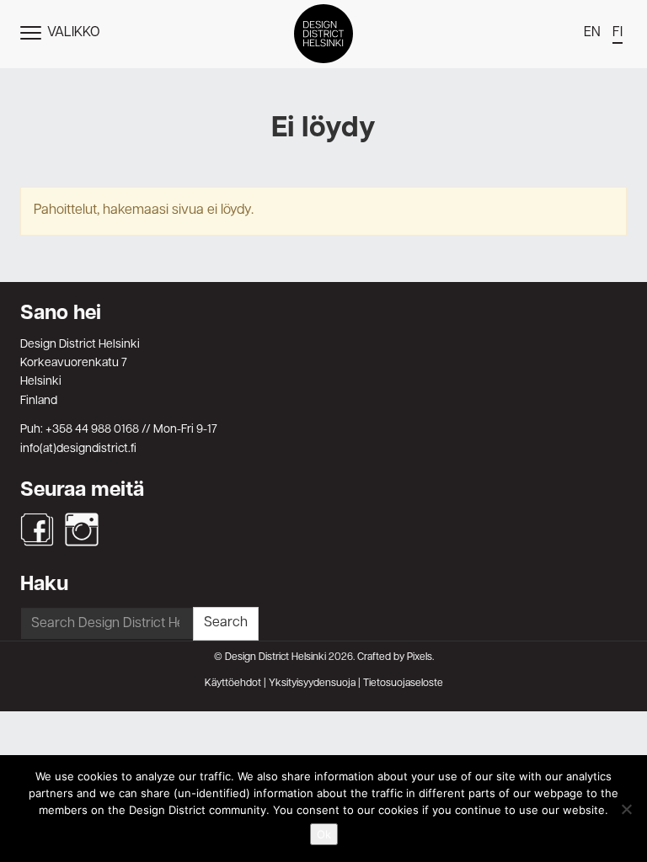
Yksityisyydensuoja (312, 683)
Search (226, 623)
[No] (626, 809)
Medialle (323, 278)
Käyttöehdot (233, 683)
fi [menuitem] (617, 33)
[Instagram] (82, 529)
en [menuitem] (592, 33)
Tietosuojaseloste (403, 683)
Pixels (419, 657)
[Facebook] (37, 529)
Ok (324, 834)
